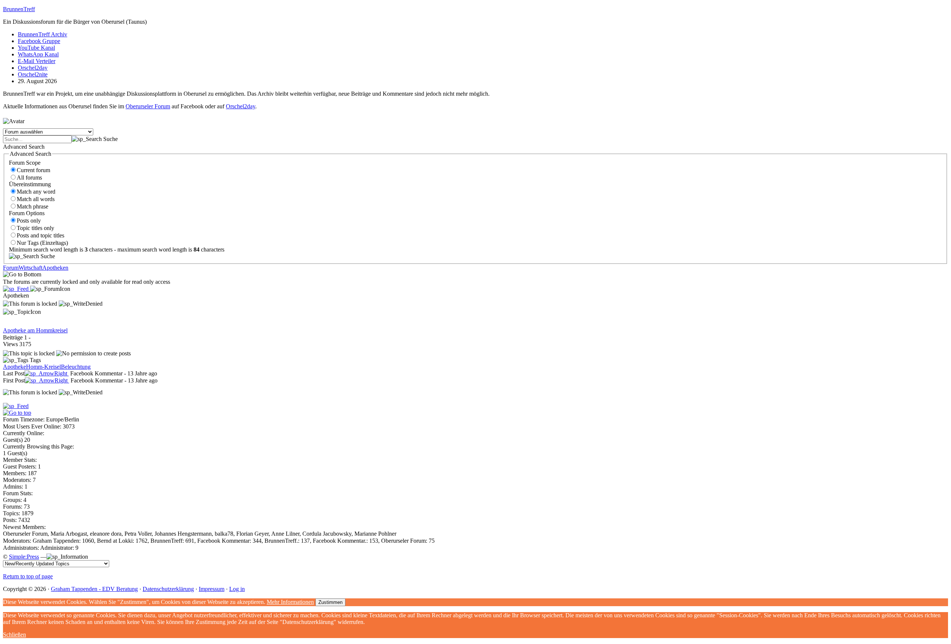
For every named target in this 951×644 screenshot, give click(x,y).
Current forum (33, 170)
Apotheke (14, 367)
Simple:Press (24, 556)
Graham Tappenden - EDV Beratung (94, 589)
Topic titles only (35, 228)
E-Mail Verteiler (36, 61)
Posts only (29, 220)
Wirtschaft (30, 267)
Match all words (36, 199)
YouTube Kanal (36, 48)
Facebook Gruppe (39, 41)
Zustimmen (330, 602)
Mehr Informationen (290, 602)
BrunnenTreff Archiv (42, 34)
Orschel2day (33, 68)
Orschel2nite (33, 74)
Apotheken (55, 267)
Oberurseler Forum (148, 106)
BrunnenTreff (19, 9)
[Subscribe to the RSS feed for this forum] (16, 289)
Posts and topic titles (40, 235)
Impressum (211, 589)
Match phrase (32, 206)
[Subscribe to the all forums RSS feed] (16, 406)
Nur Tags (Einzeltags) (42, 243)
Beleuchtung (76, 367)
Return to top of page (28, 576)
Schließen (14, 634)
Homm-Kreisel (43, 367)
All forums (29, 177)
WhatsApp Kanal (38, 54)
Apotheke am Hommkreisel (35, 330)
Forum (11, 267)
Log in (237, 589)
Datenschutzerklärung (168, 589)
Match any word (36, 191)
